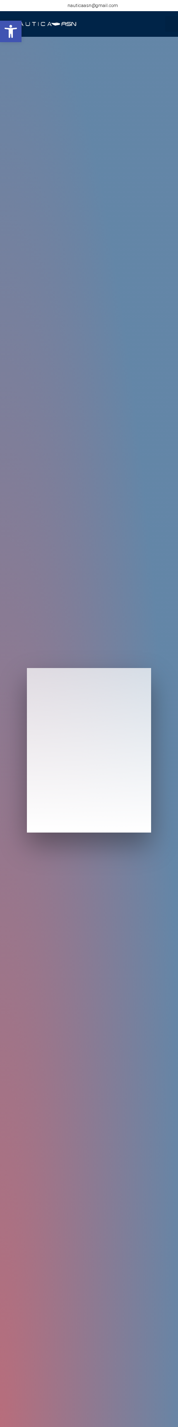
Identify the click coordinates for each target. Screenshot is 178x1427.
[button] (11, 31)
